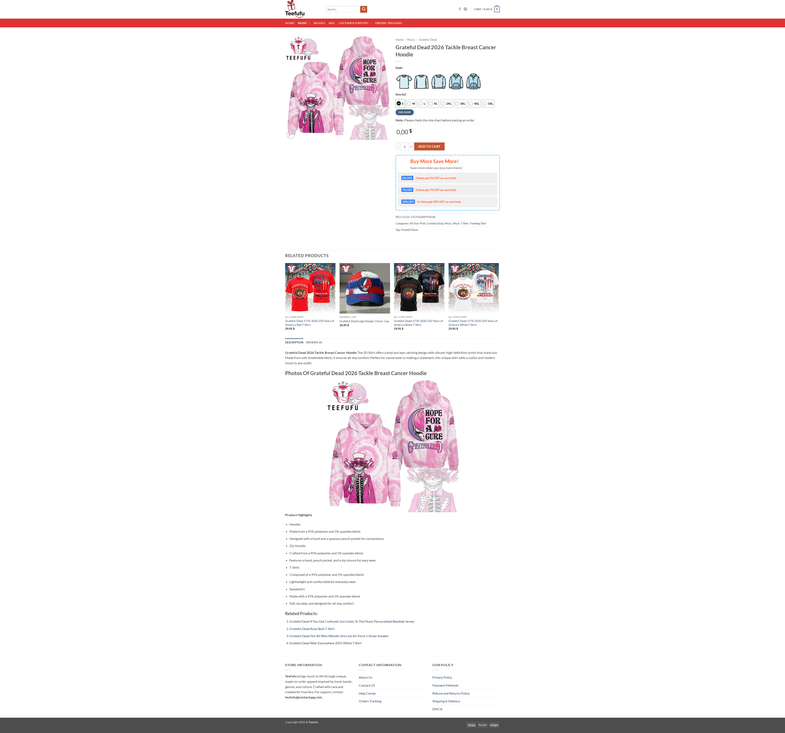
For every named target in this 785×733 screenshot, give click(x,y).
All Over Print (418, 223)
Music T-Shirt (461, 223)
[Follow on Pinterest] (465, 9)
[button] (487, 9)
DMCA (437, 709)
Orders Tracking (388, 23)
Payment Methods (445, 685)
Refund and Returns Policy (451, 693)
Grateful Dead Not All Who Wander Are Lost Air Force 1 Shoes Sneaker (339, 636)
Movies (319, 23)
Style (399, 67)
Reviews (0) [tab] (314, 342)
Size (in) (401, 94)
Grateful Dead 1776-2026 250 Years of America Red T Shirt (309, 322)
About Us (365, 677)
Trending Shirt (478, 223)
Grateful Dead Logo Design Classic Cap (364, 321)
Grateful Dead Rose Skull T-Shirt (312, 629)
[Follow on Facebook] (460, 9)
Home (289, 23)
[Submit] (363, 9)
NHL (332, 23)
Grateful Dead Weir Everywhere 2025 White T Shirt (325, 643)
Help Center (367, 693)
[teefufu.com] (302, 9)
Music (302, 23)
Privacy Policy (442, 677)
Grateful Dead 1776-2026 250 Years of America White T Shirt (473, 322)
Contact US (367, 685)
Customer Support (354, 23)
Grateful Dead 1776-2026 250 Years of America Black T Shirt (418, 322)
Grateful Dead (428, 39)
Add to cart (429, 146)
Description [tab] (294, 342)
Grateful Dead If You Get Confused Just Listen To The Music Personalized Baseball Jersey (351, 621)
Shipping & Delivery (446, 701)
